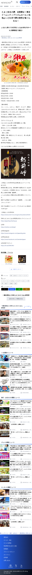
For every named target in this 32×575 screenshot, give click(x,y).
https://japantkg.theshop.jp (9, 221)
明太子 (6, 283)
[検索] (17, 2)
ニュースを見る (27, 307)
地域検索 (6, 6)
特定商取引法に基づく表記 (10, 546)
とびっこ (24, 280)
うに (8, 280)
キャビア (18, 280)
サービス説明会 (7, 543)
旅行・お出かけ (13, 275)
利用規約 (6, 548)
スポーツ (18, 6)
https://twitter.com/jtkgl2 (8, 227)
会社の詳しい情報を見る (16, 299)
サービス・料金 (7, 540)
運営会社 (6, 537)
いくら (3, 280)
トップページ (5, 533)
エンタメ (12, 6)
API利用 (6, 557)
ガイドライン (7, 554)
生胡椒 (11, 283)
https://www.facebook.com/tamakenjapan (13, 239)
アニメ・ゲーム (25, 6)
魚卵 (15, 283)
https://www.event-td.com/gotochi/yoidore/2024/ (15, 215)
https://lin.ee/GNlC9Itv (7, 245)
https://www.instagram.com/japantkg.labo (13, 233)
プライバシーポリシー (9, 551)
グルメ (20, 275)
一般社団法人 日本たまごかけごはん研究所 (11, 37)
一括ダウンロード (17, 269)
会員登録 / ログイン (25, 2)
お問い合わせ (7, 560)
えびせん (12, 280)
